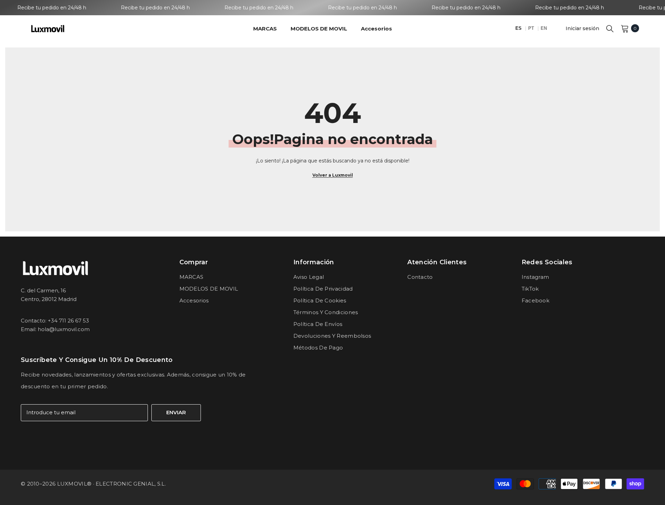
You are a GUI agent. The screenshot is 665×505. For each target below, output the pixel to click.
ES (519, 28)
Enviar (176, 412)
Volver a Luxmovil (332, 175)
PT (531, 28)
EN (544, 28)
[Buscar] (609, 28)
